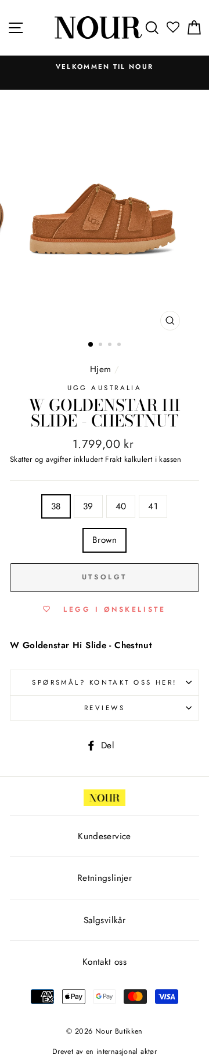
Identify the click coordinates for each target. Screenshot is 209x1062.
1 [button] (91, 345)
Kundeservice (104, 836)
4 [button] (120, 345)
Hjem (100, 369)
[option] (104, 66)
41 (153, 506)
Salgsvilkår (104, 920)
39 (88, 506)
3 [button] (111, 345)
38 (56, 506)
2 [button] (102, 345)
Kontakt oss (104, 962)
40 (121, 506)
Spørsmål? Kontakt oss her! (104, 682)
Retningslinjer (104, 878)
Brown (104, 540)
